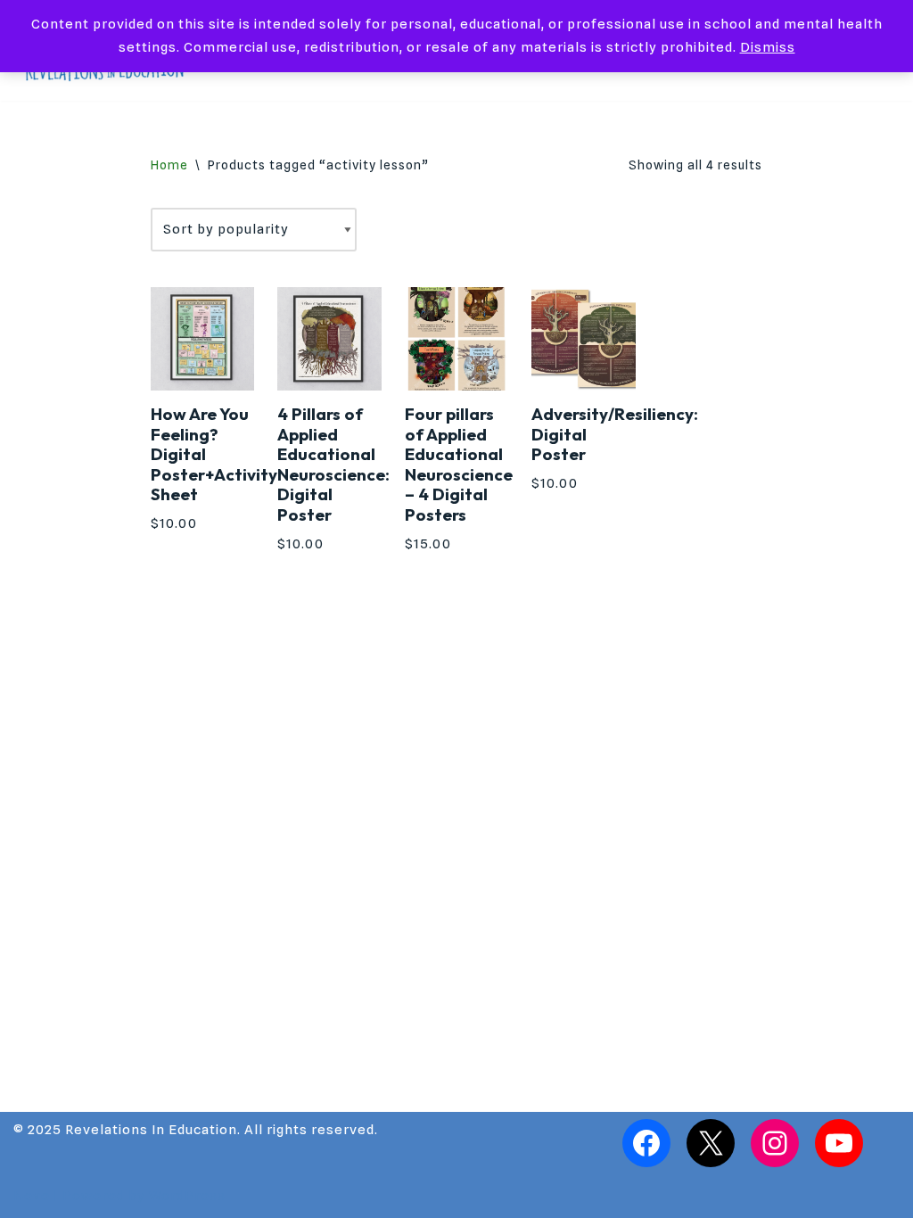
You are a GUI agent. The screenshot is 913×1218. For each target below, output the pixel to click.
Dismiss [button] (767, 47)
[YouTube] (839, 1143)
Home (169, 165)
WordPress (187, 1196)
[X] (711, 1143)
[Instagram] (775, 1143)
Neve (31, 1196)
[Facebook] (646, 1143)
